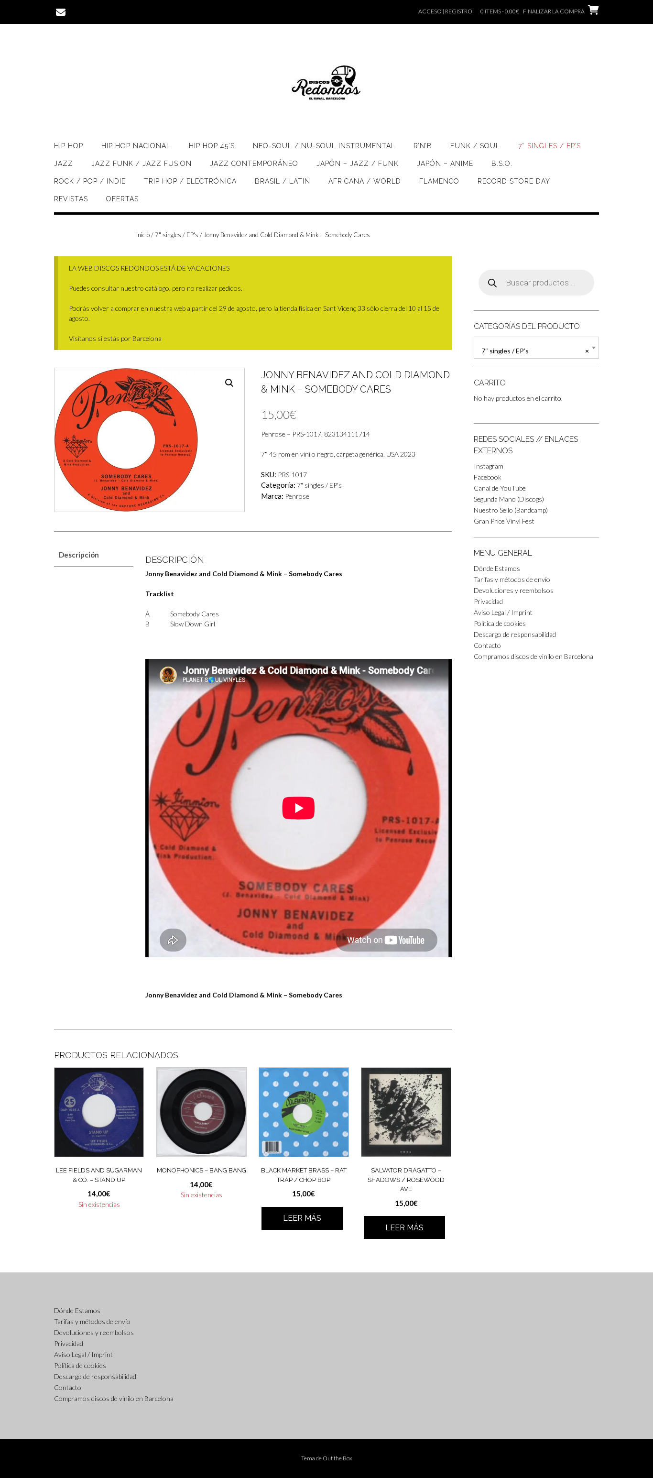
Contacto (487, 645)
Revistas (71, 199)
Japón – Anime (445, 163)
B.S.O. (501, 163)
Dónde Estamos (497, 568)
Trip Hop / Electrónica (190, 181)
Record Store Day (514, 181)
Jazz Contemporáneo (254, 163)
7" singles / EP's (176, 235)
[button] (229, 383)
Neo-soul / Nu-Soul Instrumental (324, 146)
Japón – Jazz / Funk (357, 163)
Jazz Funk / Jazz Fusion (141, 163)
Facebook (487, 477)
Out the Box (337, 1458)
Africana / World (364, 181)
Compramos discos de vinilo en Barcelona (533, 656)
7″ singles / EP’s (549, 146)
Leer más (302, 1218)
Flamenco (439, 181)
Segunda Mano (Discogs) (509, 499)
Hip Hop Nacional (136, 146)
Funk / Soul (475, 146)
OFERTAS (122, 199)
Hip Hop (68, 146)
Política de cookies (500, 623)
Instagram (488, 466)
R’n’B (423, 146)
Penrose (297, 496)
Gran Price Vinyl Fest (504, 521)
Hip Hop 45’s (212, 146)
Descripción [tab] (79, 554)
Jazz (63, 163)
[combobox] (536, 348)
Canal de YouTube (500, 488)
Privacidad (488, 601)
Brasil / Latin (282, 181)
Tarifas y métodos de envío (512, 579)
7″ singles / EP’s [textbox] (535, 351)
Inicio (143, 235)
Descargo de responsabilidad (515, 634)
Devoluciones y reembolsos (514, 590)
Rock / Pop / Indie (90, 181)
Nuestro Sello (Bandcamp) (511, 510)
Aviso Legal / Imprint (503, 612)
